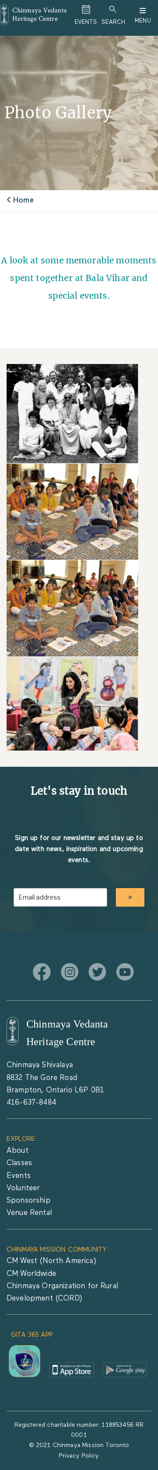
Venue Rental (29, 1213)
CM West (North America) (51, 1261)
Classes (19, 1163)
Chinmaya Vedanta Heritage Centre (39, 14)
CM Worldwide (31, 1274)
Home (23, 200)
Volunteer (23, 1188)
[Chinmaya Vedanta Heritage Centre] (13, 1031)
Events (19, 1176)
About (18, 1151)
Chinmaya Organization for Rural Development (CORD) (62, 1292)
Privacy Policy (79, 1456)
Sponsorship (28, 1200)
